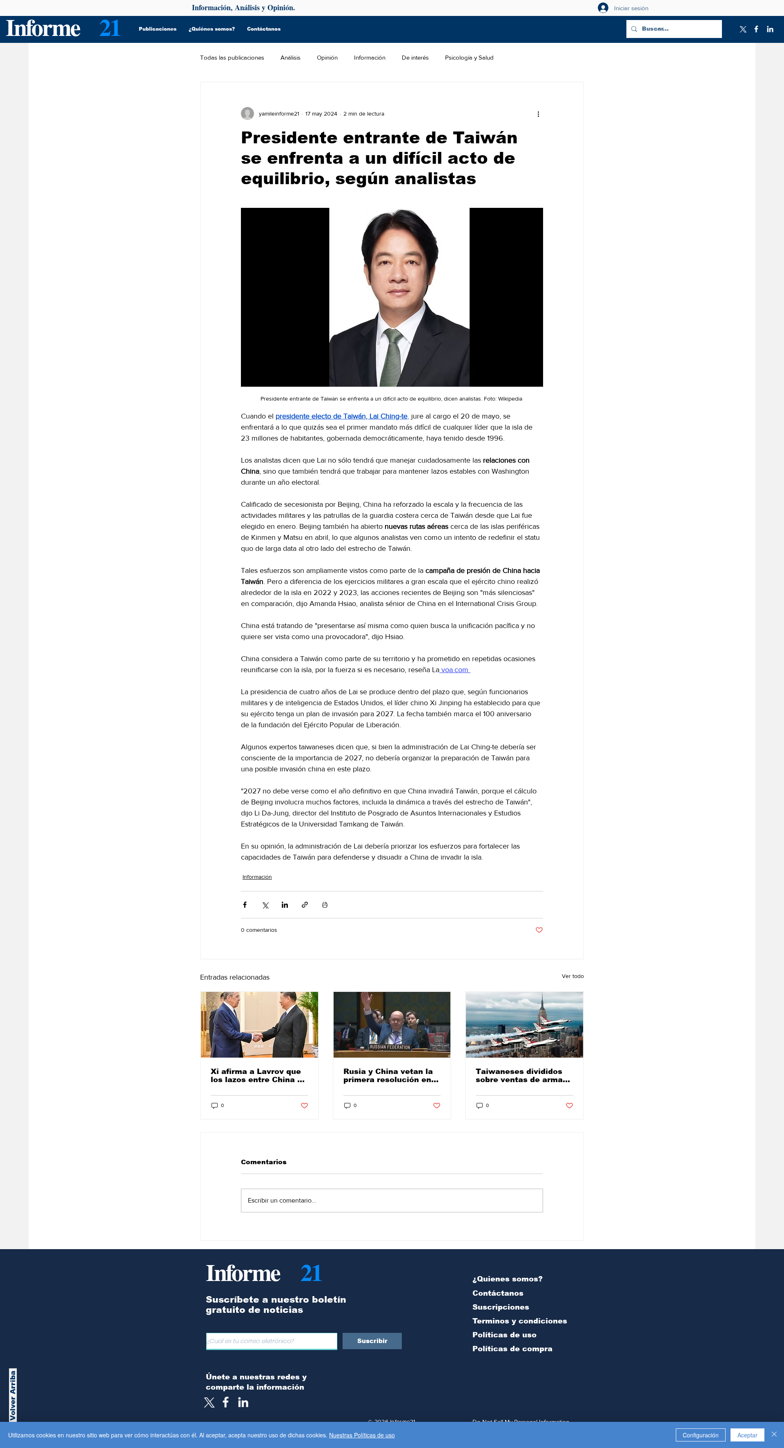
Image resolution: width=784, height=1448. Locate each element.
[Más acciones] (538, 113)
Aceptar (747, 1435)
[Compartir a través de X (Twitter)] (265, 905)
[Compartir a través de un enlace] (305, 905)
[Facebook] (756, 29)
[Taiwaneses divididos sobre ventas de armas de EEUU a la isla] (524, 1025)
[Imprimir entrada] (325, 905)
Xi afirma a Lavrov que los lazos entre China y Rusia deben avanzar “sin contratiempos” (256, 1075)
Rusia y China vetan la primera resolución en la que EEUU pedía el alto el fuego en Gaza (388, 1075)
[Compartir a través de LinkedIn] (285, 905)
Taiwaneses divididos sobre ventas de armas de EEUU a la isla (521, 1075)
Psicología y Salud (469, 57)
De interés (415, 57)
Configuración (701, 1435)
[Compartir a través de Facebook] (245, 905)
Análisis (291, 57)
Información (369, 57)
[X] (742, 29)
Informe (43, 26)
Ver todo (573, 976)
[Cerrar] (774, 1434)
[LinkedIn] (770, 29)
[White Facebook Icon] (225, 1402)
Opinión (327, 57)
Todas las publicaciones (232, 57)
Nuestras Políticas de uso (362, 1435)
